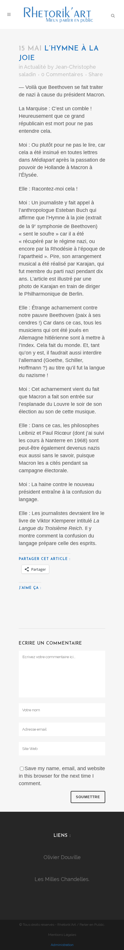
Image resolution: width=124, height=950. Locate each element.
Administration (62, 945)
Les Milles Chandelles (62, 879)
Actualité (35, 67)
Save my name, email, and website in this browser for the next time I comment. (62, 776)
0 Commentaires (62, 74)
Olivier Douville (62, 857)
